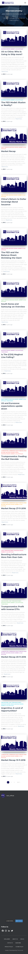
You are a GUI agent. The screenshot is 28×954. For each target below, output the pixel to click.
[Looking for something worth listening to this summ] (14, 807)
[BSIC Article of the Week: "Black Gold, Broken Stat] (14, 896)
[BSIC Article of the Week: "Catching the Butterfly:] (14, 821)
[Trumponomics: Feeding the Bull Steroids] (14, 439)
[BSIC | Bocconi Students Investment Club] (8, 3)
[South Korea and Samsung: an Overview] (14, 288)
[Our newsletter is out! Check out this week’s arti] (14, 836)
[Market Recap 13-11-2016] (14, 743)
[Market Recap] (14, 135)
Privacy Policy (9, 946)
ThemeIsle (20, 950)
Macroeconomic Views (12, 452)
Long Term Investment (7, 550)
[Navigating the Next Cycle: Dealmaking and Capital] (14, 881)
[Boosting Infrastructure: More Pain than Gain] (14, 538)
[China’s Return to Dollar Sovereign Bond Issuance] (14, 183)
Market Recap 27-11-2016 (13, 508)
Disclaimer (7, 939)
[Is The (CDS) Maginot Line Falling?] (14, 338)
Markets (13, 49)
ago (9, 74)
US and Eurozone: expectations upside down (11, 406)
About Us (15, 939)
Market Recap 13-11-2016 (13, 760)
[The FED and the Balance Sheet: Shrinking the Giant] (14, 236)
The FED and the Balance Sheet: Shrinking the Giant (11, 255)
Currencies (12, 450)
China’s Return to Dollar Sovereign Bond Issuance (13, 202)
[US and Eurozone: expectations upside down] (14, 387)
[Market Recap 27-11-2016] (14, 491)
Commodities (4, 450)
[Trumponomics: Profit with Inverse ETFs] (14, 589)
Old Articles (19, 49)
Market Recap (8, 151)
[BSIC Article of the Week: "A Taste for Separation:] (14, 851)
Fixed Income (4, 195)
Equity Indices (5, 147)
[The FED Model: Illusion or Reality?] (14, 88)
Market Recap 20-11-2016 (13, 657)
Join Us (22, 939)
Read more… (5, 71)
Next (18, 782)
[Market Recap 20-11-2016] (14, 639)
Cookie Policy (19, 946)
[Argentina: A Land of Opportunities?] (14, 690)
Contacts (10, 942)
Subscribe (18, 942)
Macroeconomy (5, 49)
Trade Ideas (4, 352)
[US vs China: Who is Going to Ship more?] (14, 37)
